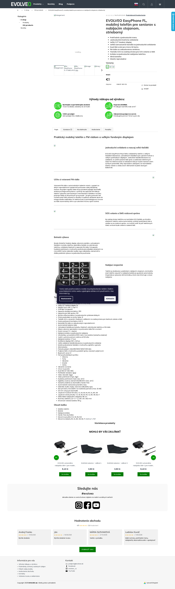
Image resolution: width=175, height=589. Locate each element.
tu (69, 293)
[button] (65, 473)
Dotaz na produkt (150, 85)
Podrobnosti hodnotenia (135, 15)
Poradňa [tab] (108, 130)
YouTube (71, 571)
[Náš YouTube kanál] (96, 505)
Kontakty (22, 574)
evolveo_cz (72, 569)
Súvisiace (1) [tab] (67, 130)
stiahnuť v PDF (91, 419)
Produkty (26, 23)
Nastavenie (66, 298)
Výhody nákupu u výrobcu (28, 564)
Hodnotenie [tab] (96, 130)
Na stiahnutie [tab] (82, 130)
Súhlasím (110, 298)
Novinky (23, 28)
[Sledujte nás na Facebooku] (87, 505)
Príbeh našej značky (26, 569)
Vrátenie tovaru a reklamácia (29, 576)
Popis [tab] (56, 130)
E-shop (23, 20)
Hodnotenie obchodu (87, 520)
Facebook (71, 566)
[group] (65, 457)
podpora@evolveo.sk (75, 564)
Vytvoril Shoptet (152, 583)
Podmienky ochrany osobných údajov (32, 567)
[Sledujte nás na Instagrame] (79, 505)
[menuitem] (38, 4)
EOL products (28, 25)
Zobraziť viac (88, 549)
